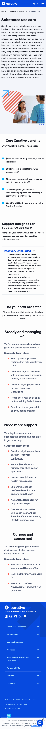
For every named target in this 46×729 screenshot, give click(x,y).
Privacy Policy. (36, 726)
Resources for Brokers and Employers (18, 658)
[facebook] (15, 616)
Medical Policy (22, 704)
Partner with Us (13, 668)
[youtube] (25, 616)
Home (3, 11)
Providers (11, 650)
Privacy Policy (10, 704)
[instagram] (10, 616)
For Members (12, 634)
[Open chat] (40, 723)
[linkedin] (6, 616)
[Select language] (35, 3)
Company (11, 683)
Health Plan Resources (16, 627)
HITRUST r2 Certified (12, 708)
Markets (10, 675)
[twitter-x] (20, 616)
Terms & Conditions (29, 700)
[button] (42, 3)
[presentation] (43, 720)
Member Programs (17, 11)
